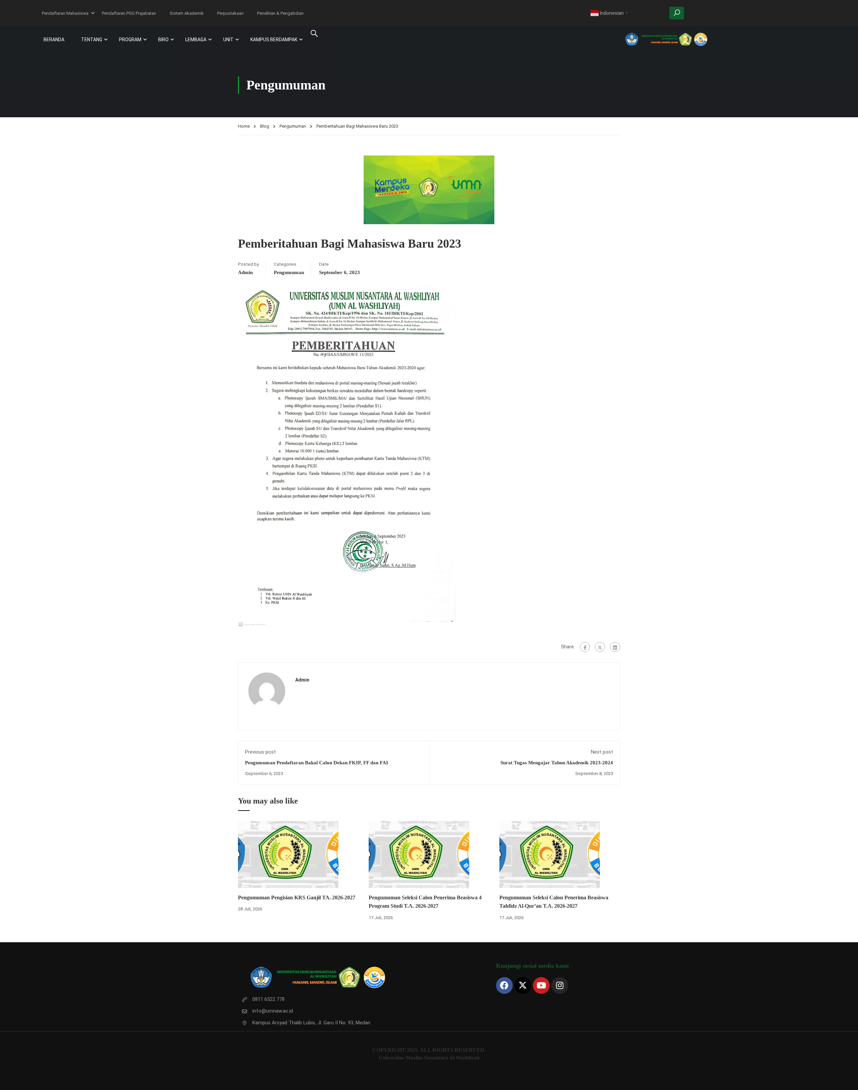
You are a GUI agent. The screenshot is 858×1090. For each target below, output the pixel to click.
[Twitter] (600, 647)
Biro (163, 39)
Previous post (260, 752)
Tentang (91, 39)
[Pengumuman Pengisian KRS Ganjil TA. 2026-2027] (288, 854)
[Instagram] (559, 985)
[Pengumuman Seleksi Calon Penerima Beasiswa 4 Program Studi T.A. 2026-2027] (419, 854)
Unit (228, 39)
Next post (602, 752)
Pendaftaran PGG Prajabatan (129, 13)
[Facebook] (585, 647)
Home (244, 126)
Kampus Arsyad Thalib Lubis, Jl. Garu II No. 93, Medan (311, 1023)
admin (245, 272)
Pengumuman (293, 126)
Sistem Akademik (187, 13)
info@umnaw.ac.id (272, 1011)
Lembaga (195, 39)
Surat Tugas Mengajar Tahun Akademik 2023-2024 (556, 762)
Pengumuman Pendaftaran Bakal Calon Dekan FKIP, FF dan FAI (316, 762)
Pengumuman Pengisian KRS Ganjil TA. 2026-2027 (296, 897)
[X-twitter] (522, 985)
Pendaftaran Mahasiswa (65, 13)
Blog (264, 126)
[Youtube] (541, 985)
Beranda (54, 39)
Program (130, 39)
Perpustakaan (230, 13)
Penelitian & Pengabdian (280, 13)
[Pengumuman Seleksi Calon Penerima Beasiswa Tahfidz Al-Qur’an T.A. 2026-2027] (549, 854)
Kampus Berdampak (273, 39)
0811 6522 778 (268, 999)
